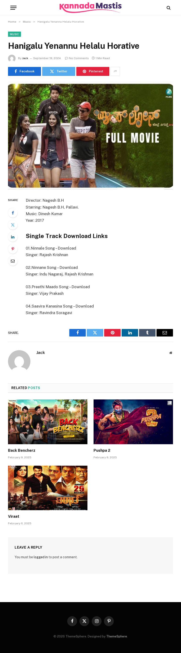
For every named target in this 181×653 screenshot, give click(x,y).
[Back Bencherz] (47, 421)
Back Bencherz (21, 450)
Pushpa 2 (102, 450)
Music (14, 34)
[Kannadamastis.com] (90, 7)
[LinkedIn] (12, 237)
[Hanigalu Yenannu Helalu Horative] (90, 135)
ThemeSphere (116, 636)
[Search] (168, 7)
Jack (25, 58)
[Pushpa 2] (133, 421)
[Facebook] (12, 213)
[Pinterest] (12, 249)
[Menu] (13, 7)
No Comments (79, 58)
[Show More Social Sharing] (115, 71)
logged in (41, 557)
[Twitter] (12, 225)
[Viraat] (47, 488)
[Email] (12, 261)
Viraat (13, 516)
